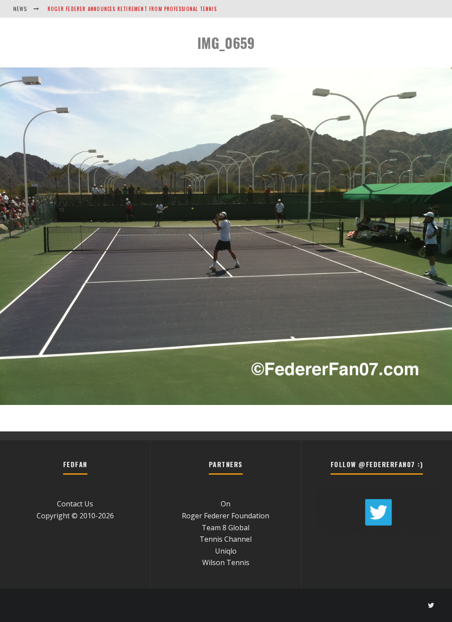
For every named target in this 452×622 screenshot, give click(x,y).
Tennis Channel (226, 539)
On (225, 504)
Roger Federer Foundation (225, 516)
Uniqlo (226, 551)
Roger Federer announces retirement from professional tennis (132, 8)
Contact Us (75, 504)
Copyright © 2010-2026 (75, 516)
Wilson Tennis (225, 562)
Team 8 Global (225, 527)
